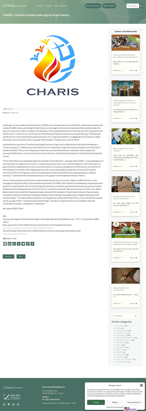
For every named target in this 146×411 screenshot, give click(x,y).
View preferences (133, 402)
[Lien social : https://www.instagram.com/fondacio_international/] (9, 404)
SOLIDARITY (121, 355)
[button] (141, 385)
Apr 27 (121, 166)
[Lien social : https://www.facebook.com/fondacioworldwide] (5, 404)
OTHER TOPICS (122, 333)
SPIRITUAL (120, 357)
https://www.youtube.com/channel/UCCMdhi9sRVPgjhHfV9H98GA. (28, 228)
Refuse (115, 402)
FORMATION (121, 343)
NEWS (118, 328)
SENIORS (119, 352)
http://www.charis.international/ (15, 234)
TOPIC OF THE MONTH (124, 359)
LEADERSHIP (121, 347)
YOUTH (119, 345)
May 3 (121, 118)
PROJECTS (120, 350)
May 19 (10, 109)
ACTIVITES (120, 326)
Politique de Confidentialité (115, 407)
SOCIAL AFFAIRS (122, 331)
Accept (96, 402)
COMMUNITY (14, 113)
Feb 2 (121, 303)
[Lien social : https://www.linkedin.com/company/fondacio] (14, 404)
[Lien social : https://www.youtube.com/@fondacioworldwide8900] (19, 404)
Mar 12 (121, 257)
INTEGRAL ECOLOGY (124, 340)
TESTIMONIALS (122, 362)
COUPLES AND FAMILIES (125, 338)
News (57, 6)
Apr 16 (121, 212)
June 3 (121, 70)
